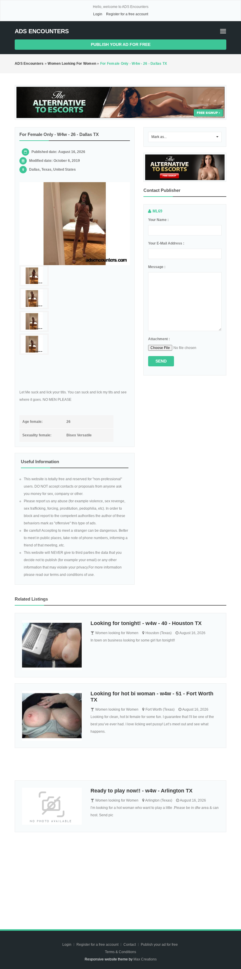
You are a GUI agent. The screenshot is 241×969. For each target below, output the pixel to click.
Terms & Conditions (120, 952)
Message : (156, 267)
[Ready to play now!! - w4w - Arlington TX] (52, 806)
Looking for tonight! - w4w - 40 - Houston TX (146, 623)
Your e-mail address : (166, 243)
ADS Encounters (42, 31)
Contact (130, 945)
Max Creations (145, 959)
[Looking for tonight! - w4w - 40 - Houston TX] (52, 645)
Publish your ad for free (120, 44)
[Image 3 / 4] (34, 321)
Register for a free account (127, 14)
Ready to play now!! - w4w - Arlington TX (142, 791)
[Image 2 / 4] (34, 298)
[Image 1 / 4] (74, 223)
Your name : (158, 220)
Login (97, 14)
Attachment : (159, 339)
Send (161, 361)
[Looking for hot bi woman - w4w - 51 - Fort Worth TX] (52, 715)
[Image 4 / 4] (34, 344)
